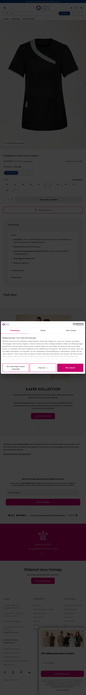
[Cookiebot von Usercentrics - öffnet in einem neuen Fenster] (74, 324)
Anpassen (42, 368)
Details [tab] (43, 330)
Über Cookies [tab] (71, 330)
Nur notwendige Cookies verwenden (16, 368)
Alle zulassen (70, 368)
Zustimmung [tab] (15, 330)
